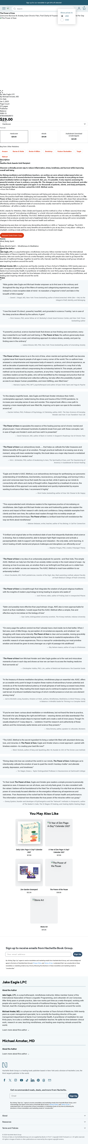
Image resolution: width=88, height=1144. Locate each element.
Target (79, 151)
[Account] (79, 9)
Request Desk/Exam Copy (12, 235)
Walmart (5, 156)
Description (5, 160)
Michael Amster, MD (18, 1041)
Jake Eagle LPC (9, 94)
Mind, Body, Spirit (7, 241)
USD (67, 16)
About (4, 1115)
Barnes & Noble (18, 151)
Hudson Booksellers (64, 151)
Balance (3, 111)
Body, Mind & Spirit (8, 246)
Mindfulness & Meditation (28, 246)
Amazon (5, 151)
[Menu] (4, 8)
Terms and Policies (10, 1128)
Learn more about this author (14, 1029)
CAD (67, 19)
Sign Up (77, 954)
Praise (2, 278)
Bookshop (48, 151)
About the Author (7, 248)
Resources (6, 1121)
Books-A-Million (34, 151)
